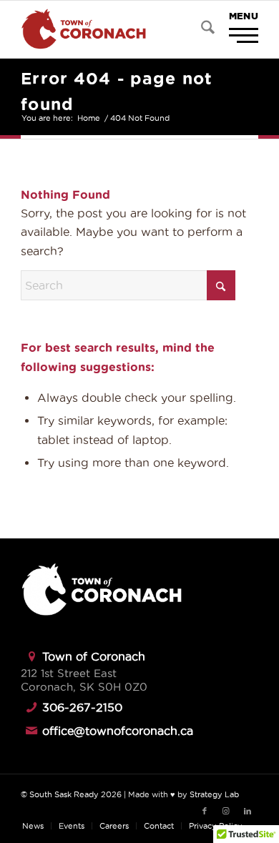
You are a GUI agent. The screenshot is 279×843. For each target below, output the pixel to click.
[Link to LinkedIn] (247, 811)
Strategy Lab (214, 794)
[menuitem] (201, 29)
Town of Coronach (93, 656)
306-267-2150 (82, 707)
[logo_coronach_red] (115, 29)
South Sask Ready (64, 794)
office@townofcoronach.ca (117, 730)
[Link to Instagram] (226, 811)
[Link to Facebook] (204, 811)
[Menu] (234, 28)
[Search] (201, 29)
